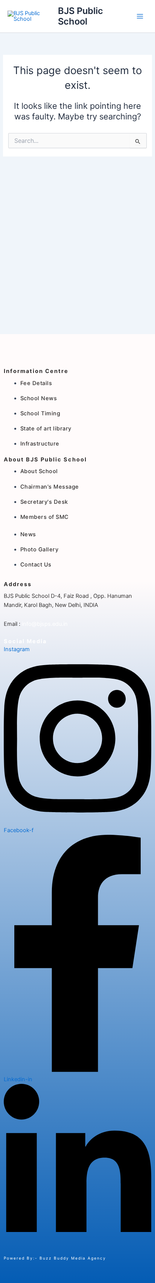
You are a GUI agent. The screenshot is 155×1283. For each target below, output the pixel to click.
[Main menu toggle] (139, 16)
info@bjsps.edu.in (44, 624)
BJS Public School (80, 16)
